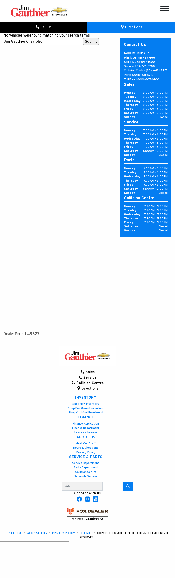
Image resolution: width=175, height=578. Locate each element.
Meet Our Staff (86, 443)
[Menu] (165, 9)
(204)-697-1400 (143, 62)
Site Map (86, 533)
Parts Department (86, 467)
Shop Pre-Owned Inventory (86, 408)
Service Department (85, 463)
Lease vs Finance (85, 432)
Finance (86, 417)
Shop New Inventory (85, 404)
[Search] (128, 486)
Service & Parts (85, 457)
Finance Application (86, 423)
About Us (85, 437)
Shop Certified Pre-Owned (86, 412)
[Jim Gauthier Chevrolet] (39, 10)
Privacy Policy (85, 452)
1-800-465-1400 (147, 79)
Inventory (85, 397)
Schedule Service (85, 476)
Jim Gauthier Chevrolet (23, 41)
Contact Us (14, 533)
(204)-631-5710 (143, 75)
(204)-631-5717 (156, 70)
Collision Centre (85, 472)
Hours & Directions (85, 447)
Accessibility (37, 533)
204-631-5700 (145, 66)
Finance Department (85, 428)
